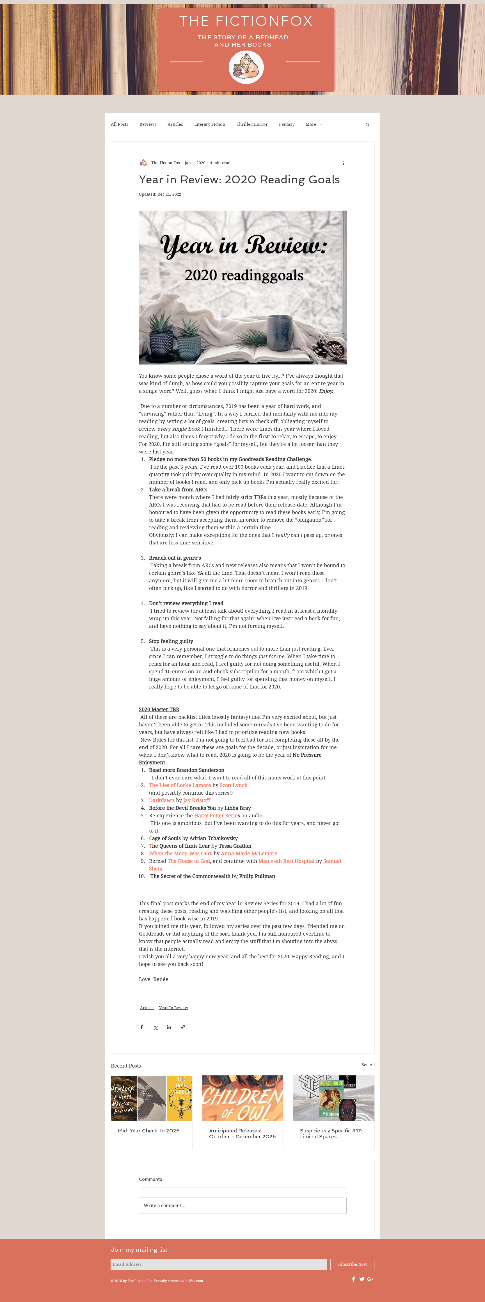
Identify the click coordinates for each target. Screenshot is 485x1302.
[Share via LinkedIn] (169, 1027)
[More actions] (343, 162)
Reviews (147, 124)
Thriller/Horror (252, 124)
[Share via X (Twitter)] (155, 1027)
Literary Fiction (209, 124)
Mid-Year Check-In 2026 (149, 1131)
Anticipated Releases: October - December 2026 (242, 1133)
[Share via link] (183, 1027)
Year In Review (173, 1007)
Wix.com (196, 1281)
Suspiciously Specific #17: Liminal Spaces (331, 1133)
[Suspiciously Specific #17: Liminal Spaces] (333, 1098)
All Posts (119, 124)
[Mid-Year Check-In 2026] (151, 1098)
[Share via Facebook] (141, 1027)
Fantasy (286, 124)
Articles (175, 124)
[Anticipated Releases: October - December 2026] (242, 1098)
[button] (367, 124)
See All (368, 1064)
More (311, 124)
